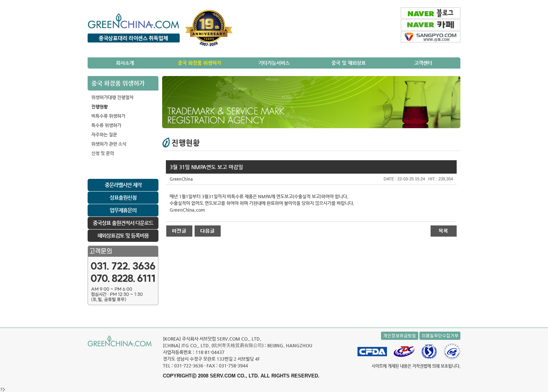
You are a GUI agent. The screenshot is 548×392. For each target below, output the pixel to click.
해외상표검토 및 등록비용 (123, 235)
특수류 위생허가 (106, 125)
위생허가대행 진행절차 (112, 97)
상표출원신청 (123, 197)
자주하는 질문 (104, 134)
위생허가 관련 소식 (108, 143)
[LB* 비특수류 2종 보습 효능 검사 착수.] (208, 230)
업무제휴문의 (123, 210)
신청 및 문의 (102, 153)
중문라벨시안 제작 (123, 185)
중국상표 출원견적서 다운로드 (123, 223)
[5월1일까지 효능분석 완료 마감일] (179, 230)
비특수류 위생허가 (108, 115)
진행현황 (99, 106)
